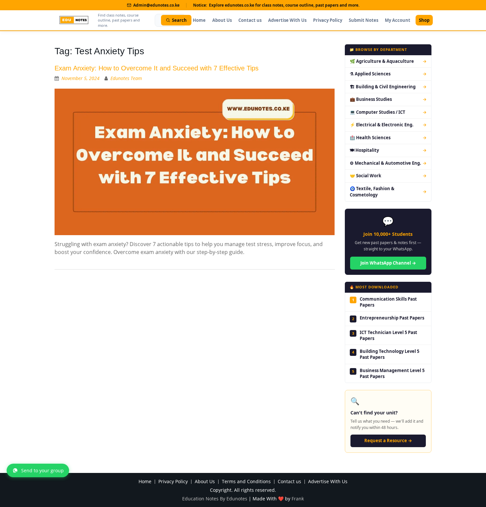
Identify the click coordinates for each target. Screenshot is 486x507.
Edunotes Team (126, 78)
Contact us (250, 20)
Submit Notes (363, 20)
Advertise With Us (287, 20)
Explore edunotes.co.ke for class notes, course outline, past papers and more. (284, 5)
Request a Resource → (388, 441)
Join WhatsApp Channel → (388, 263)
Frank (298, 498)
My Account (397, 20)
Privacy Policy (327, 20)
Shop (424, 20)
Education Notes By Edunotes (214, 498)
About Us (222, 20)
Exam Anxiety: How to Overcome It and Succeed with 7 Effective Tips (157, 68)
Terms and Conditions (246, 482)
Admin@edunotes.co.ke (156, 5)
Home (199, 20)
